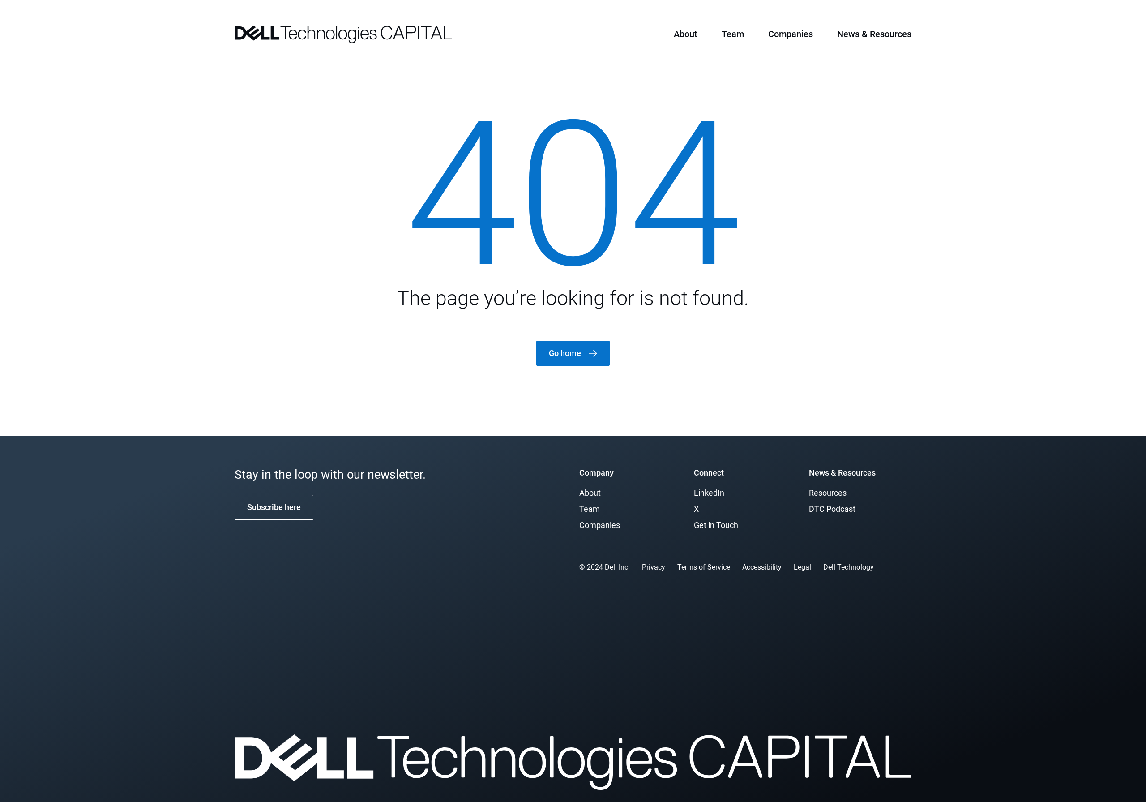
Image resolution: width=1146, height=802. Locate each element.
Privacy (653, 567)
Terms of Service (703, 567)
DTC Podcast (832, 509)
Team (733, 34)
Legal (802, 567)
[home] (343, 34)
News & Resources (874, 34)
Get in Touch (716, 525)
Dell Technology (848, 567)
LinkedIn (709, 492)
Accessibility (762, 567)
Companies (790, 34)
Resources (828, 492)
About (685, 34)
